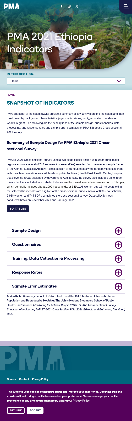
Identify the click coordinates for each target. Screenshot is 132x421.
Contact (24, 379)
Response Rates (27, 273)
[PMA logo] (12, 6)
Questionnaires (26, 245)
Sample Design (26, 231)
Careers (11, 379)
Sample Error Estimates (34, 286)
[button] (125, 7)
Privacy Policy (40, 379)
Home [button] (14, 81)
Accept (35, 410)
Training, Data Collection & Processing (48, 259)
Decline (16, 410)
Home (11, 95)
